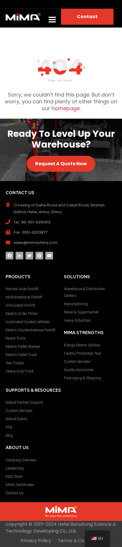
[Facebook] (9, 255)
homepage (66, 108)
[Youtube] (49, 255)
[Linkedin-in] (19, 255)
